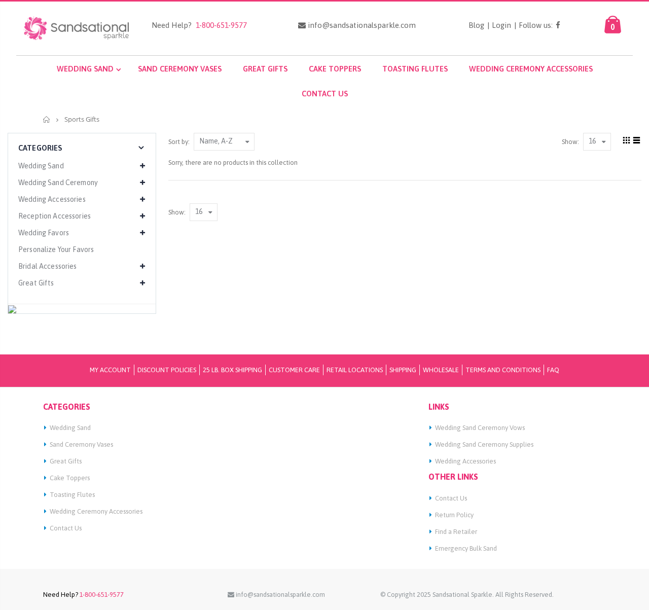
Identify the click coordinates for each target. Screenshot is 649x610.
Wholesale (441, 370)
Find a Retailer (456, 531)
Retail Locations (355, 370)
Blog (476, 25)
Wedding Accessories (465, 461)
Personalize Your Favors (56, 249)
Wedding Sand (70, 428)
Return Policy (454, 515)
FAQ (553, 370)
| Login (499, 25)
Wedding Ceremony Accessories (96, 511)
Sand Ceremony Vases (81, 444)
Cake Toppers (70, 478)
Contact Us (66, 528)
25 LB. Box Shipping (232, 370)
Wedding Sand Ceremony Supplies (484, 444)
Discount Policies (166, 370)
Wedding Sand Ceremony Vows (480, 428)
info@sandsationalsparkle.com (361, 25)
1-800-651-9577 (219, 25)
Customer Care (294, 370)
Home (47, 119)
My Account (110, 370)
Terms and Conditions (502, 370)
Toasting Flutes (72, 494)
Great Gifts (66, 461)
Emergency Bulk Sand (466, 548)
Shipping (402, 370)
